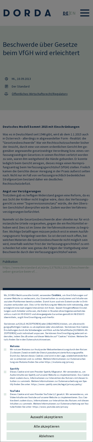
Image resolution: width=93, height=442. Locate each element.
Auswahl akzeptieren (46, 417)
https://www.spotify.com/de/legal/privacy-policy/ (56, 384)
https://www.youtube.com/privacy (50, 406)
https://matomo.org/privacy (59, 361)
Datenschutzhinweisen (38, 339)
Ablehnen (46, 436)
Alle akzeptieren (46, 426)
